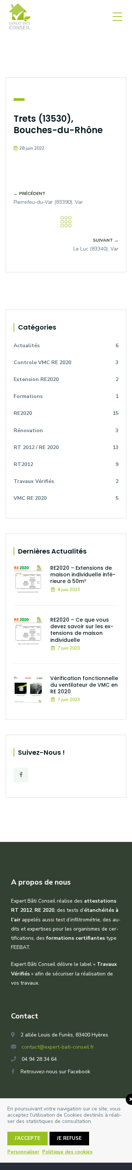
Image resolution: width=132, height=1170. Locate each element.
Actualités (66, 345)
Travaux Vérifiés (66, 481)
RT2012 (66, 464)
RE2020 (66, 413)
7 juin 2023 (69, 648)
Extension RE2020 (66, 379)
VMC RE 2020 (66, 498)
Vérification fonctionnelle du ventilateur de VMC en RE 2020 (84, 685)
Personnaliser (23, 1152)
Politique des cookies (67, 1152)
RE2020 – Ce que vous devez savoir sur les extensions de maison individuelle (81, 630)
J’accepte (27, 1138)
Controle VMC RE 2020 (66, 362)
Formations (66, 396)
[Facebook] (21, 775)
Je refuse (69, 1138)
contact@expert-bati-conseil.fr (58, 1046)
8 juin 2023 (69, 590)
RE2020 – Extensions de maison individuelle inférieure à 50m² (82, 574)
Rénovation (66, 430)
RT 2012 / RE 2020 (66, 447)
